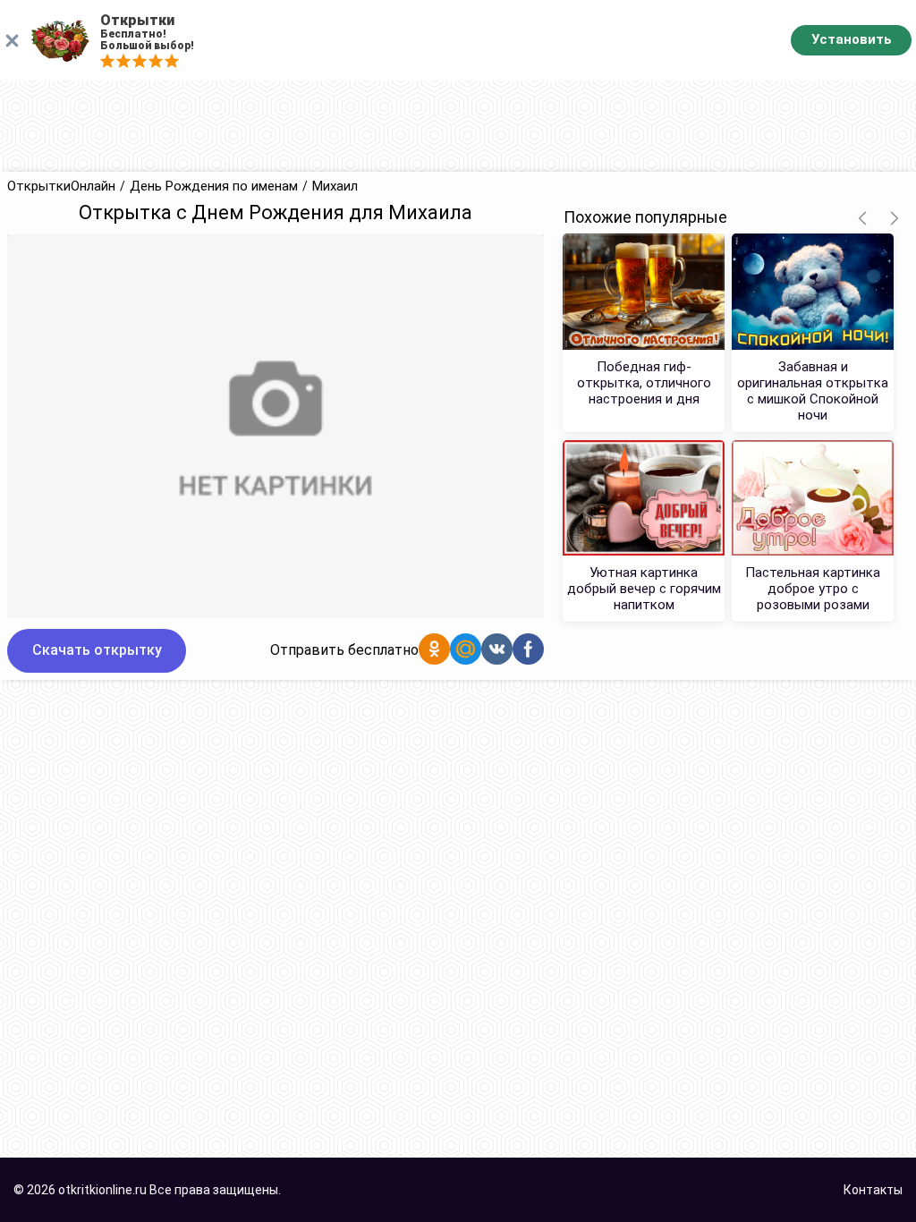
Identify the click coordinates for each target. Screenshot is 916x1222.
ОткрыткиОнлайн (61, 186)
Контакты (873, 1190)
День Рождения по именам (214, 186)
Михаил (335, 186)
